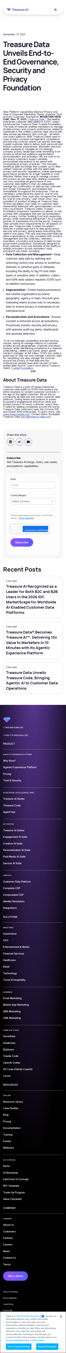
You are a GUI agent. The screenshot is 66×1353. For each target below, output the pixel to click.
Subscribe (21, 542)
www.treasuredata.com (16, 414)
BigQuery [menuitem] (8, 1049)
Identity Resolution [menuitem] (13, 901)
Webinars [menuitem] (8, 1147)
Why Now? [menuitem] (9, 760)
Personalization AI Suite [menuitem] (16, 850)
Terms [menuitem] (6, 1264)
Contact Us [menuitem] (9, 1257)
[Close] (61, 1316)
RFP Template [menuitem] (11, 1185)
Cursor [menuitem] (7, 1075)
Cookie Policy (37, 1340)
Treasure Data (35, 119)
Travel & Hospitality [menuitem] (14, 979)
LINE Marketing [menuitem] (12, 1017)
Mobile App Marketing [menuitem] (16, 1004)
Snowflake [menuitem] (9, 1036)
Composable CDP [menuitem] (13, 894)
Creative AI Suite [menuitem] (13, 843)
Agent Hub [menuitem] (9, 812)
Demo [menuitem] (6, 1166)
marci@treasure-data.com (36, 416)
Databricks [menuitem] (9, 1042)
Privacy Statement (26, 518)
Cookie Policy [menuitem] (8, 1304)
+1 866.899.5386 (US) (13, 727)
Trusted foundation (22, 368)
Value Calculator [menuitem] (12, 1199)
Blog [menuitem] (5, 1114)
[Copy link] (19, 442)
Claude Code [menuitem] (10, 1056)
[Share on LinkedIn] (10, 442)
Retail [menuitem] (6, 966)
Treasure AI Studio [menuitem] (14, 798)
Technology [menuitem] (10, 973)
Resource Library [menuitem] (13, 1101)
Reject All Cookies (47, 1346)
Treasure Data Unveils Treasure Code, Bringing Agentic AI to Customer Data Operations (32, 680)
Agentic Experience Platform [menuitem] (20, 767)
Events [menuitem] (7, 1141)
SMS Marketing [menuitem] (12, 1011)
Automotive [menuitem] (10, 933)
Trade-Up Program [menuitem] (14, 1192)
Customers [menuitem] (9, 1231)
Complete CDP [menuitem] (11, 888)
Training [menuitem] (7, 1134)
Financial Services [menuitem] (13, 953)
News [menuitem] (6, 1251)
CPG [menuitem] (5, 940)
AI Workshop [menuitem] (10, 1172)
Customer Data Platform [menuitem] (17, 881)
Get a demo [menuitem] (15, 1276)
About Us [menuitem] (8, 1224)
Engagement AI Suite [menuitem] (15, 836)
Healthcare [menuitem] (9, 960)
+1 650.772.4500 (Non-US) (15, 735)
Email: (13, 479)
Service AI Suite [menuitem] (12, 863)
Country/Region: (18, 495)
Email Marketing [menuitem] (12, 998)
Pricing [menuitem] (7, 773)
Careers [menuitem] (7, 1244)
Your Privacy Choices (27, 1316)
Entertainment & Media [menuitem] (16, 946)
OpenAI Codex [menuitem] (11, 1062)
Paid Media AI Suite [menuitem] (14, 856)
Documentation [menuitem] (12, 1127)
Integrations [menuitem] (10, 907)
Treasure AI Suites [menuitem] (13, 830)
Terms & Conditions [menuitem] (10, 1292)
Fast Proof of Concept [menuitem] (16, 1179)
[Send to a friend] (28, 442)
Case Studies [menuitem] (10, 1108)
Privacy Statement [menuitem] (10, 1298)
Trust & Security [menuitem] (12, 780)
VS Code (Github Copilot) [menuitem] (17, 1069)
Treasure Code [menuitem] (12, 805)
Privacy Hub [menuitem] (7, 1310)
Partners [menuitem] (8, 1238)
